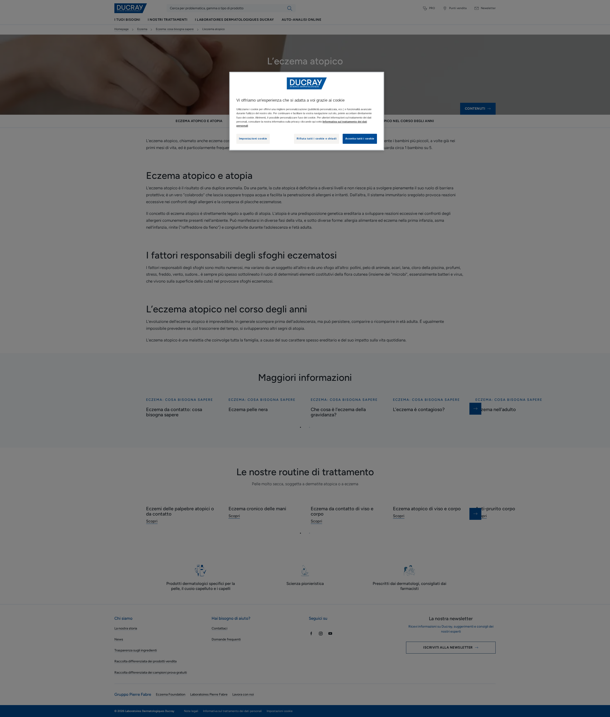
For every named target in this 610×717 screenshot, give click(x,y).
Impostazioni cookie (253, 138)
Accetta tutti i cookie (359, 138)
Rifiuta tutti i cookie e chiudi (316, 138)
